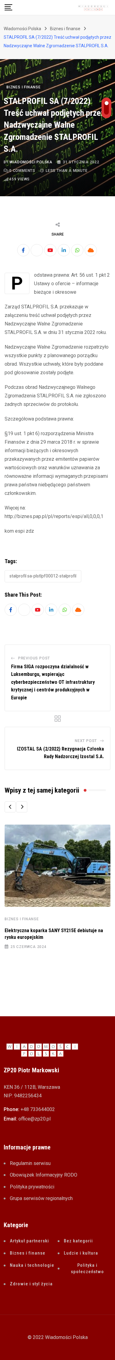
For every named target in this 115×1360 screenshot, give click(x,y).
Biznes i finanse (22, 919)
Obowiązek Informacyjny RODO (43, 1175)
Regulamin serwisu (30, 1163)
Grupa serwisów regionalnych (41, 1198)
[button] (10, 806)
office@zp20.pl (34, 1119)
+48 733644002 (38, 1109)
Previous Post (34, 658)
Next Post (86, 741)
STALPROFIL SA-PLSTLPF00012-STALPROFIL (43, 575)
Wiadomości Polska (31, 162)
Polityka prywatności (32, 1187)
